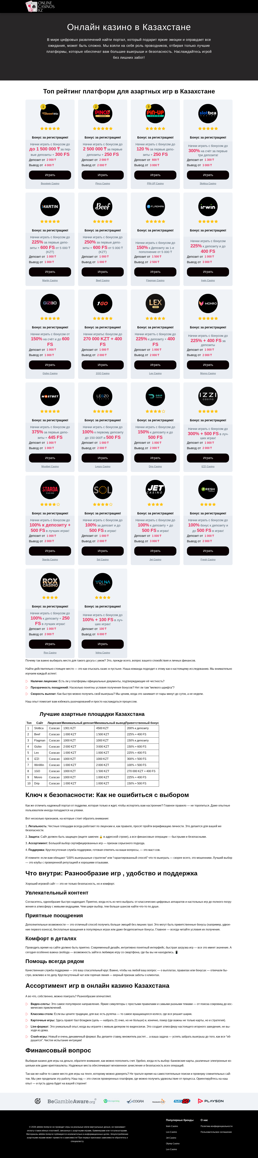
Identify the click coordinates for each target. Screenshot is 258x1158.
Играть (50, 175)
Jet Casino (171, 1138)
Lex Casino (171, 1132)
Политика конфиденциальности (217, 1126)
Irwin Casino (172, 1126)
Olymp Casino (173, 1143)
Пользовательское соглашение (216, 1132)
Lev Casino (171, 1149)
